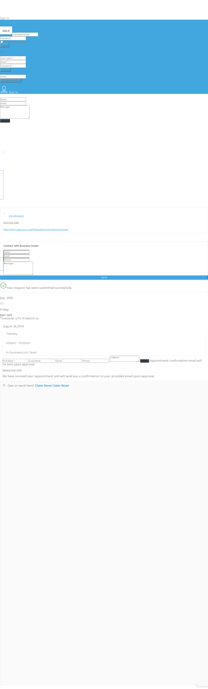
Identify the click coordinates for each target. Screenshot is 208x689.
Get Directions (16, 215)
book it (144, 361)
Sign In (6, 30)
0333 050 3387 (11, 222)
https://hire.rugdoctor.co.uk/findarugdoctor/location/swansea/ (35, 229)
